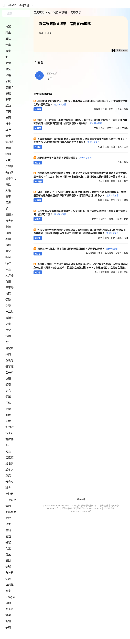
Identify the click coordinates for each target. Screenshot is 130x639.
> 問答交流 (74, 12)
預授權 (97, 109)
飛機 (8, 245)
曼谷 (8, 208)
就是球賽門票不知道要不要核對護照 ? (64, 157)
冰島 (8, 269)
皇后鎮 (9, 584)
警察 (8, 615)
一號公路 (10, 499)
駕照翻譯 (109, 253)
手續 (8, 627)
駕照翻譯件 (91, 253)
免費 (8, 305)
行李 (8, 123)
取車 (8, 99)
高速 (8, 63)
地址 (126, 237)
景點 (8, 402)
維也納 (9, 463)
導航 (8, 93)
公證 (100, 146)
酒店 (8, 81)
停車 (8, 45)
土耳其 (9, 311)
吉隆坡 (9, 457)
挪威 (8, 415)
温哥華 (9, 372)
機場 (8, 38)
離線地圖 (105, 272)
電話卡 (9, 318)
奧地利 (9, 166)
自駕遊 (9, 348)
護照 (119, 146)
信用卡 (9, 87)
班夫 (8, 487)
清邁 (8, 536)
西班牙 (9, 360)
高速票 (9, 493)
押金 (8, 257)
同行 (8, 342)
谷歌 (8, 542)
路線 (8, 408)
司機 (119, 181)
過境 (8, 384)
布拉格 (9, 572)
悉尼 (8, 475)
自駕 (8, 26)
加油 (8, 105)
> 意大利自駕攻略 (56, 12)
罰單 (8, 396)
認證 (8, 421)
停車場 (9, 287)
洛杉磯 (9, 142)
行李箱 (9, 433)
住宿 (8, 530)
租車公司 (10, 178)
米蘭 (49, 33)
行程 (8, 263)
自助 (8, 603)
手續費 (125, 128)
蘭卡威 (9, 609)
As (7, 445)
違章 (8, 590)
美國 (8, 148)
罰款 (8, 518)
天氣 (8, 160)
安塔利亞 (10, 512)
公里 (8, 524)
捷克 (8, 390)
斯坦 (8, 621)
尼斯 (8, 560)
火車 (8, 324)
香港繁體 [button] (24, 5)
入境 (8, 190)
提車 (8, 196)
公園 (8, 233)
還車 (8, 51)
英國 (8, 354)
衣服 (8, 378)
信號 (8, 566)
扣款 (113, 237)
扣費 (126, 109)
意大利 (9, 220)
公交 (126, 181)
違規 (119, 237)
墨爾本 (9, 214)
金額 (119, 200)
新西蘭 (9, 172)
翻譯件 (9, 439)
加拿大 (9, 469)
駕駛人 (112, 219)
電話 (8, 184)
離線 (113, 272)
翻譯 (8, 227)
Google (10, 597)
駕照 (8, 111)
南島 (8, 451)
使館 (126, 146)
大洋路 (9, 275)
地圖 (8, 154)
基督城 (9, 366)
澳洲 (8, 506)
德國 (8, 117)
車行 (8, 129)
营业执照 (104, 505)
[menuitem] (9, 4)
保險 (8, 299)
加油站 (9, 427)
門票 (8, 548)
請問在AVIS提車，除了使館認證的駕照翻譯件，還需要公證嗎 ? (77, 248)
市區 (8, 293)
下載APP (11, 5)
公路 (8, 75)
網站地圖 (81, 499)
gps (100, 181)
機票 (8, 554)
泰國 (8, 239)
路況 (8, 330)
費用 (8, 281)
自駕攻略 (39, 12)
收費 (8, 69)
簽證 (8, 202)
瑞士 (8, 136)
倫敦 (8, 578)
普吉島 (9, 481)
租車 (8, 32)
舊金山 (9, 251)
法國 (8, 336)
